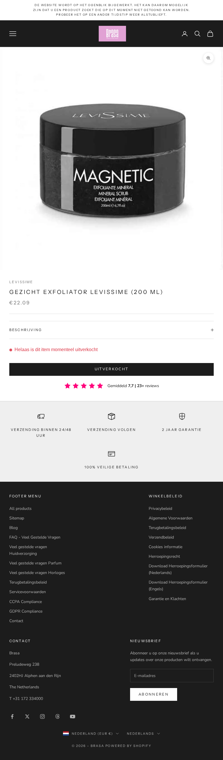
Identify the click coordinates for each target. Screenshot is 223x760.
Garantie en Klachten (167, 599)
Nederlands (140, 734)
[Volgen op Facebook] (12, 716)
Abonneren (154, 694)
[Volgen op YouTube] (72, 716)
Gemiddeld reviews (133, 386)
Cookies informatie (165, 547)
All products (20, 508)
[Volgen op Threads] (57, 716)
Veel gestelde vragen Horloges (37, 572)
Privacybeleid (160, 508)
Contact (16, 621)
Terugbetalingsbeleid (28, 582)
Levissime (21, 282)
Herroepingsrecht (164, 556)
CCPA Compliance (25, 601)
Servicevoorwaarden (27, 592)
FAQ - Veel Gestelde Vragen (34, 537)
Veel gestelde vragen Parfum (35, 563)
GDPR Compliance (25, 611)
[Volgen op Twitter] (27, 716)
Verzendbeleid (161, 537)
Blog (13, 527)
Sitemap (16, 518)
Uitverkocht (112, 369)
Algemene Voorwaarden (171, 518)
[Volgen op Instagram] (42, 716)
